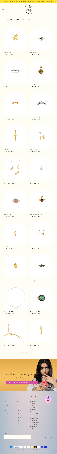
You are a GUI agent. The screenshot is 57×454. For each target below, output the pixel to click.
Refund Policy (21, 413)
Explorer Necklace (8, 311)
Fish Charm (32, 343)
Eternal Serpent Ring (35, 279)
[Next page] (43, 353)
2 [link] (22, 353)
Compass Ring (33, 52)
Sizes (5, 410)
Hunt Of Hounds (25, 449)
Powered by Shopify (35, 449)
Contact (19, 398)
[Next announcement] (54, 1)
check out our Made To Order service (22, 382)
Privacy (19, 417)
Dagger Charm (7, 149)
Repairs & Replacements (21, 406)
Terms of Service (19, 421)
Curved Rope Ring (8, 117)
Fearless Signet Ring (35, 311)
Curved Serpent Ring (35, 117)
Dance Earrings (33, 149)
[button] (3, 9)
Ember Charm (7, 246)
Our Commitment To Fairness (8, 400)
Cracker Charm (33, 84)
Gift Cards (7, 417)
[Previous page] (14, 353)
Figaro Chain (7, 343)
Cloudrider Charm (8, 52)
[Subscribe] (29, 437)
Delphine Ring (7, 214)
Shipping (19, 410)
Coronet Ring (7, 84)
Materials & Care (7, 406)
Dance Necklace (7, 181)
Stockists (7, 414)
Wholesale (20, 401)
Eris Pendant (7, 279)
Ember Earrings (33, 246)
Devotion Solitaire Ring (36, 214)
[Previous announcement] (2, 1)
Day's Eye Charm (34, 181)
